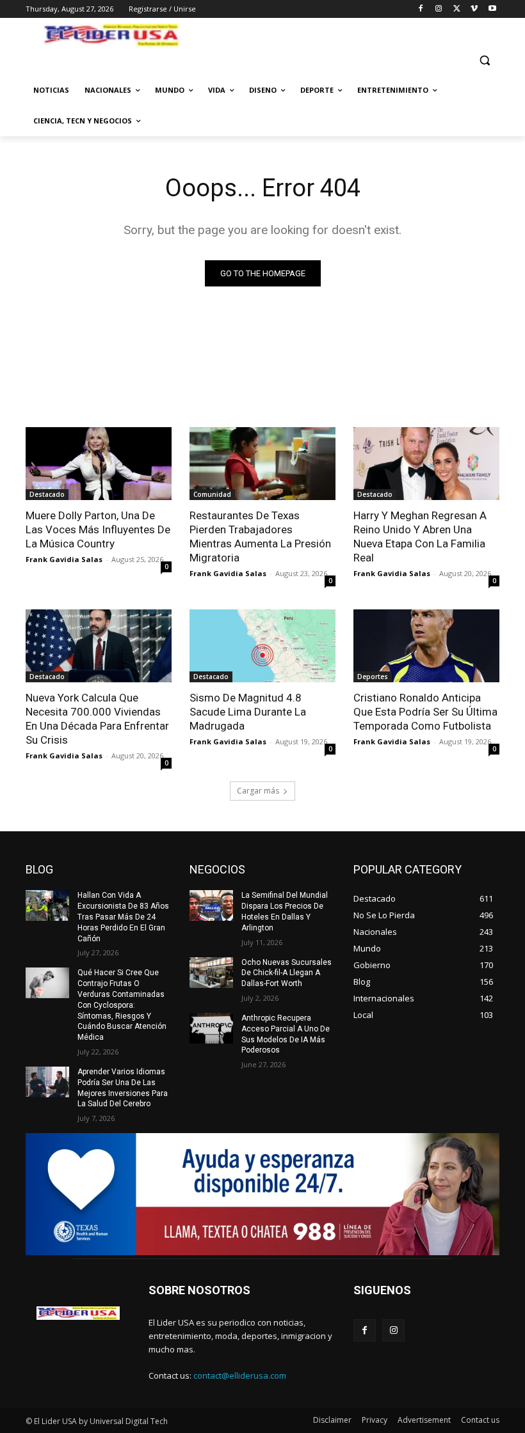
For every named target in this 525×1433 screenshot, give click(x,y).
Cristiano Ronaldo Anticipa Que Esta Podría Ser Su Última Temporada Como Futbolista (425, 711)
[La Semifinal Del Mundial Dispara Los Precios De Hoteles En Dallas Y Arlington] (211, 905)
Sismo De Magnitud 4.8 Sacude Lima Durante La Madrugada (248, 711)
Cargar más (258, 790)
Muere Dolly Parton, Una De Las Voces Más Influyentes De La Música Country (98, 529)
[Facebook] (421, 9)
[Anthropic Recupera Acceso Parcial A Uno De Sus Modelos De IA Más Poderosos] (211, 1028)
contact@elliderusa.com (239, 1375)
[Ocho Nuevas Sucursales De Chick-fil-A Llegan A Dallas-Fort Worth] (211, 972)
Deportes (372, 676)
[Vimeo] (474, 9)
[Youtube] (492, 9)
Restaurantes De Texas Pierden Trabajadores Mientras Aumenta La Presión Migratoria (260, 536)
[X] (456, 9)
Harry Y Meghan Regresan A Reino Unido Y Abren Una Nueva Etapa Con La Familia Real (420, 536)
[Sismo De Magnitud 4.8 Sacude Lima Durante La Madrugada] (262, 645)
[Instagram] (439, 9)
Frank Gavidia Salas (64, 559)
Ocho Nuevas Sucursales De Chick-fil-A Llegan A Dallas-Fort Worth (286, 973)
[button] (484, 60)
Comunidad (212, 494)
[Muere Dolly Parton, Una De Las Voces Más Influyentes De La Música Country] (99, 463)
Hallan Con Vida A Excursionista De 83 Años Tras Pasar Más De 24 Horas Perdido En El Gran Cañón (123, 917)
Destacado (47, 494)
